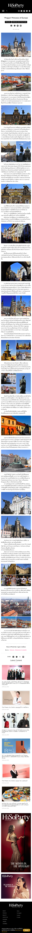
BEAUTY (5, 915)
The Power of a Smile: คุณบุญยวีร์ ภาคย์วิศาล (15, 707)
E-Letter (18, 917)
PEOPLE (5, 913)
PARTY (4, 911)
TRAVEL (4, 921)
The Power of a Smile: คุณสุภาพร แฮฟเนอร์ (15, 780)
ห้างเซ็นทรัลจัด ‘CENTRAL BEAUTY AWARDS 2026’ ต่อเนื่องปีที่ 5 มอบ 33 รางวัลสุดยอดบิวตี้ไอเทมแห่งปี (16, 683)
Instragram (19, 913)
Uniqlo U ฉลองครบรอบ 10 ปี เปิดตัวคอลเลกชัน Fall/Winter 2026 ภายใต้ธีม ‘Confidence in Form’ (15, 731)
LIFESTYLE (5, 917)
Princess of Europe (20, 650)
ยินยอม (26, 930)
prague (12, 650)
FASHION (5, 919)
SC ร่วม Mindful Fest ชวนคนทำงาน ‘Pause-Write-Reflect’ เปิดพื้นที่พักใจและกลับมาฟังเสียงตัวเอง (15, 757)
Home (18, 911)
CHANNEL (5, 923)
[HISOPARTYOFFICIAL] (16, 842)
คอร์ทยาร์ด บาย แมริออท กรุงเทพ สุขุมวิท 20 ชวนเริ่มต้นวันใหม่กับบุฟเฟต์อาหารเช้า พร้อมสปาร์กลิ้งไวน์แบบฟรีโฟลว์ (15, 805)
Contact (18, 915)
